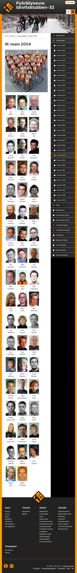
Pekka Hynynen (11, 222)
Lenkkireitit (61, 519)
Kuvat (58, 205)
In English (36, 569)
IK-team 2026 (61, 45)
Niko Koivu (22, 244)
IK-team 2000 (61, 175)
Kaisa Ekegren (22, 178)
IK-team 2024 (61, 55)
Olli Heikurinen (10, 200)
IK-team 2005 (61, 150)
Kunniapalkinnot (10, 526)
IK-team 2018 (61, 85)
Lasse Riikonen (34, 375)
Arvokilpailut (60, 235)
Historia (7, 511)
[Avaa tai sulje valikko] (53, 35)
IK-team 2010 (61, 125)
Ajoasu (7, 516)
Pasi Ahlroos (10, 135)
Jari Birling (22, 157)
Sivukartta (61, 569)
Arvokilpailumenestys (63, 230)
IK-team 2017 (61, 90)
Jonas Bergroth (11, 157)
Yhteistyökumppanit (49, 569)
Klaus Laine (22, 288)
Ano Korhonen (10, 266)
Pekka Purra (34, 353)
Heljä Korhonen (22, 266)
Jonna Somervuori (11, 440)
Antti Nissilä (22, 331)
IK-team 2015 (61, 100)
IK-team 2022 (61, 65)
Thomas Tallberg (11, 462)
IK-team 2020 (61, 75)
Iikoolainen (8, 519)
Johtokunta (8, 521)
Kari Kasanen (22, 222)
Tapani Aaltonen (34, 113)
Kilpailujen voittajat (62, 240)
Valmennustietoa (63, 511)
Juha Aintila (22, 135)
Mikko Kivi (34, 222)
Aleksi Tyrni (11, 484)
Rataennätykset (61, 250)
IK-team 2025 (61, 50)
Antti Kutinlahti (11, 288)
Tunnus (7, 514)
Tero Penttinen (10, 353)
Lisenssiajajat (21, 36)
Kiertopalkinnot (9, 524)
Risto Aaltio (22, 113)
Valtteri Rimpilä (10, 397)
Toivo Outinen (34, 331)
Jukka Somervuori (22, 440)
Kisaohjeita (61, 516)
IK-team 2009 (61, 130)
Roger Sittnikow (22, 419)
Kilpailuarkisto (60, 35)
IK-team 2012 (61, 115)
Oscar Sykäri (34, 440)
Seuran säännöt (63, 524)
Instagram (11, 566)
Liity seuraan (70, 2)
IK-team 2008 (61, 135)
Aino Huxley (34, 200)
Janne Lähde (22, 309)
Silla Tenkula (34, 462)
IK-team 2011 (61, 120)
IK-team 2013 (61, 110)
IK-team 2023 (61, 60)
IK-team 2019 (61, 80)
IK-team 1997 (61, 190)
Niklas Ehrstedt (11, 178)
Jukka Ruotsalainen (22, 397)
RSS (68, 569)
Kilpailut (24, 514)
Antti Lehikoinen (34, 288)
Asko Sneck (34, 419)
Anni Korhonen (34, 244)
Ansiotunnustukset (62, 255)
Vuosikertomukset (62, 225)
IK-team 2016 (61, 95)
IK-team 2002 (61, 165)
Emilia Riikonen (22, 375)
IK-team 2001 (61, 170)
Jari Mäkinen (11, 331)
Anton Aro (34, 135)
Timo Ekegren (34, 178)
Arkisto (12, 36)
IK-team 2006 (61, 145)
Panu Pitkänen (22, 353)
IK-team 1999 (61, 180)
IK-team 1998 (61, 185)
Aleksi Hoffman (22, 200)
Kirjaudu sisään (68, 566)
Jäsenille (62, 508)
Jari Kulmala (34, 266)
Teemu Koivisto (11, 244)
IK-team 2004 (61, 155)
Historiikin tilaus (63, 529)
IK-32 (8, 7)
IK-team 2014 (61, 105)
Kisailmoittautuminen (65, 514)
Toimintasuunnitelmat (65, 526)
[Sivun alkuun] (73, 568)
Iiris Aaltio (11, 113)
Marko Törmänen (22, 484)
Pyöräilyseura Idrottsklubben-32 (35, 5)
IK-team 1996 (61, 195)
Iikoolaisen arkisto (63, 521)
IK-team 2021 (61, 70)
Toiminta (26, 508)
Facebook (5, 566)
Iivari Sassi (34, 397)
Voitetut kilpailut (61, 245)
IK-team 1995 (61, 200)
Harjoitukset (26, 511)
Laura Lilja (11, 309)
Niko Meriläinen (34, 309)
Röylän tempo (60, 210)
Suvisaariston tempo (62, 215)
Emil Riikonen (11, 375)
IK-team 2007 (61, 140)
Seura (7, 508)
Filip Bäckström (34, 157)
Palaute (7, 552)
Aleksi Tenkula (22, 462)
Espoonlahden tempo (62, 220)
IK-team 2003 (61, 160)
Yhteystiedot (11, 546)
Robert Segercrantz (11, 419)
